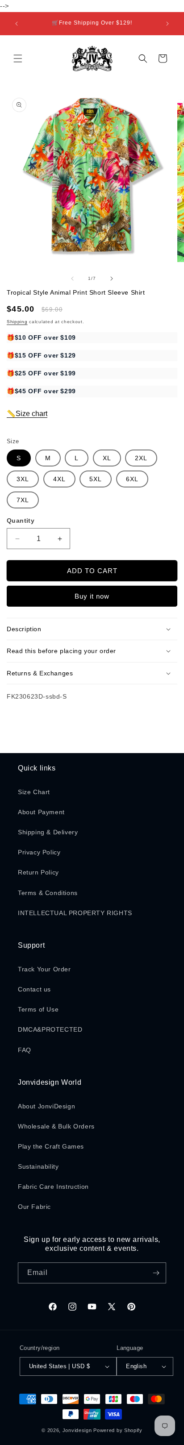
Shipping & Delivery (48, 832)
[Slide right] (111, 278)
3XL (23, 479)
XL (107, 458)
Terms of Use (38, 1009)
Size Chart (34, 791)
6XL (132, 479)
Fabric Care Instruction (53, 1186)
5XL (95, 479)
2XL (141, 458)
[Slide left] (72, 278)
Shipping (17, 321)
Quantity (20, 520)
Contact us (34, 989)
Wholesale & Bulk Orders (56, 1126)
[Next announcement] (167, 23)
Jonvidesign (77, 1430)
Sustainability (38, 1166)
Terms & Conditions (48, 892)
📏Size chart (27, 413)
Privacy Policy (39, 852)
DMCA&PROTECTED (50, 1029)
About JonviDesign (46, 1106)
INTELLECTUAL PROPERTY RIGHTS (75, 912)
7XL (23, 500)
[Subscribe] (156, 1272)
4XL (59, 479)
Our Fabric (34, 1206)
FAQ (24, 1050)
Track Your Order (44, 969)
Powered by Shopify (117, 1430)
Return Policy (38, 872)
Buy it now (92, 596)
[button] (18, 58)
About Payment (41, 812)
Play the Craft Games (51, 1146)
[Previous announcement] (16, 23)
